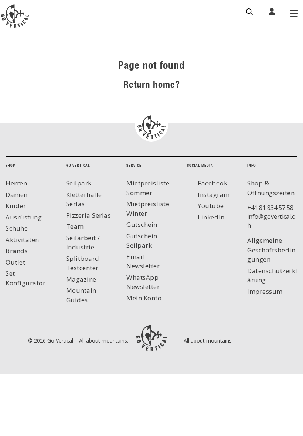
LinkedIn (210, 217)
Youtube (210, 205)
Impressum (265, 291)
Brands (17, 250)
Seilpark (79, 183)
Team (75, 226)
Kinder (16, 205)
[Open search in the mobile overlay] (249, 11)
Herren (16, 183)
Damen (17, 194)
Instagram (213, 194)
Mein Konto (143, 298)
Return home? (151, 84)
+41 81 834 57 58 (270, 208)
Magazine (81, 279)
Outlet (15, 262)
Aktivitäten (22, 239)
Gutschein (141, 224)
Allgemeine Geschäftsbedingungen (271, 249)
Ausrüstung (24, 217)
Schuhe (17, 228)
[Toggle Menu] (294, 14)
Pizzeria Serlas (88, 215)
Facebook (212, 183)
